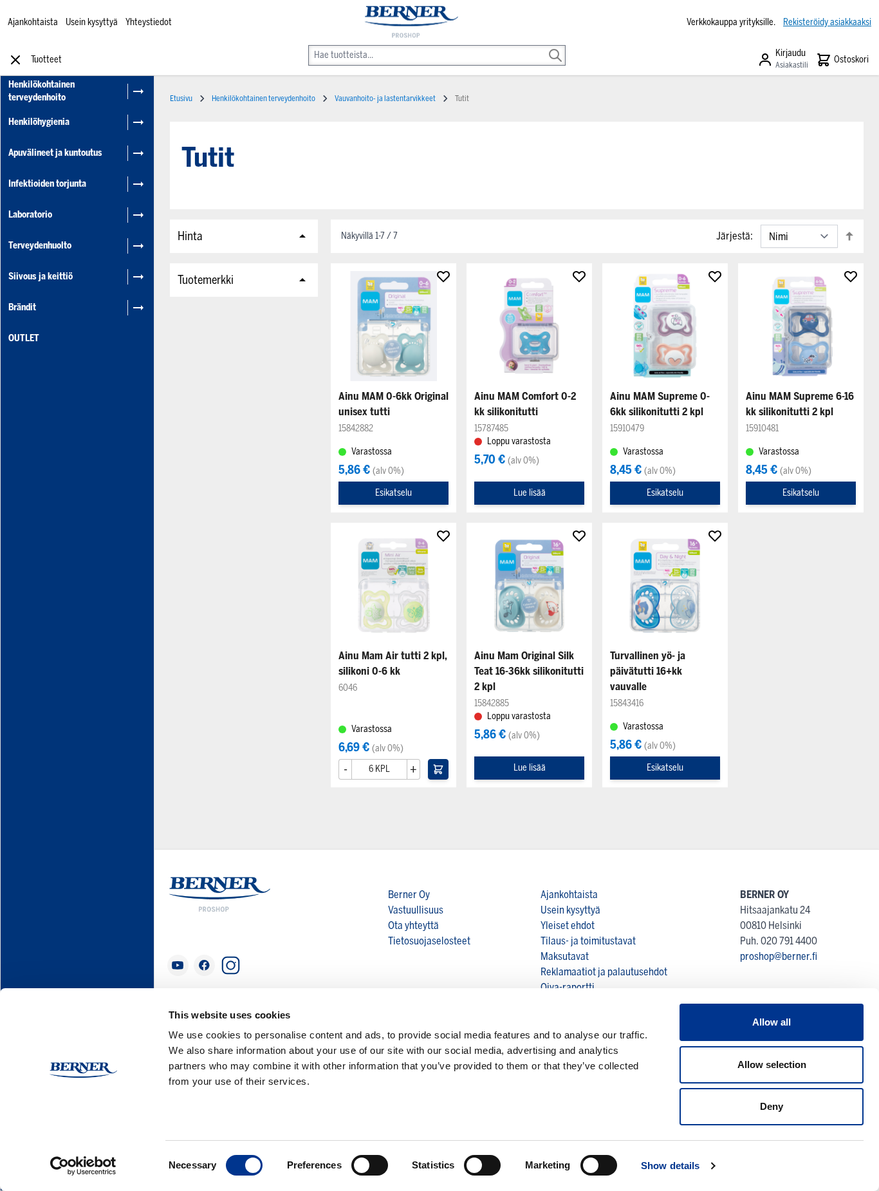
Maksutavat (565, 956)
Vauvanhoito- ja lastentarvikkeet (385, 98)
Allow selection (771, 1064)
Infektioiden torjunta (47, 183)
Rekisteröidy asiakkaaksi (827, 22)
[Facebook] (204, 965)
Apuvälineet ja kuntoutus (55, 152)
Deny (771, 1106)
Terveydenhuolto (39, 245)
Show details (670, 1165)
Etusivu (181, 98)
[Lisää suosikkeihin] (443, 276)
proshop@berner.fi (778, 956)
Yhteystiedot (148, 22)
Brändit (22, 307)
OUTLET (23, 338)
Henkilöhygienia (38, 122)
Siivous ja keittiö (40, 276)
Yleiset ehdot (568, 925)
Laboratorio (30, 214)
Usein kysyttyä (92, 22)
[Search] (555, 46)
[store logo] (410, 22)
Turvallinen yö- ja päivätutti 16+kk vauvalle (647, 671)
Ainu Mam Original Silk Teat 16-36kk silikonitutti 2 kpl (529, 671)
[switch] (369, 1165)
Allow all (771, 1022)
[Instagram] (230, 965)
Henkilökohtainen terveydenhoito (41, 91)
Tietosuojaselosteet (429, 941)
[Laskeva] (849, 236)
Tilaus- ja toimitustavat (588, 941)
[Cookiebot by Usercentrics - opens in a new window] (83, 1166)
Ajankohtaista (33, 22)
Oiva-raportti (568, 987)
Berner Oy (409, 894)
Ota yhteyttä (413, 925)
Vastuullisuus (415, 910)
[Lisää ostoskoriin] (438, 769)
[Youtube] (178, 965)
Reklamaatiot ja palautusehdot (604, 972)
